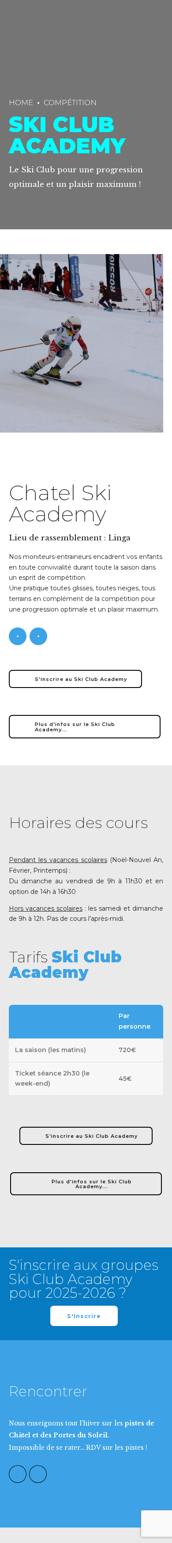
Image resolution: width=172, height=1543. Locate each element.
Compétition (70, 102)
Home (21, 102)
